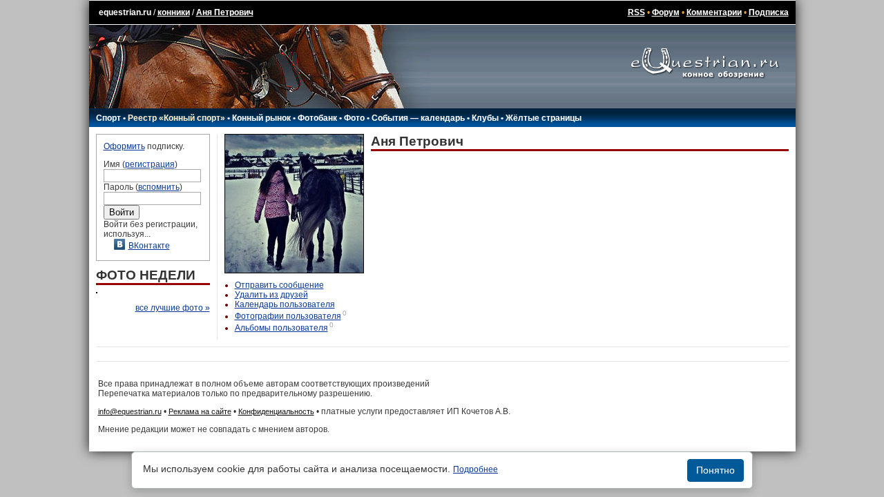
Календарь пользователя (285, 304)
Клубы (485, 118)
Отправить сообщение (279, 285)
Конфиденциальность (276, 411)
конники (173, 12)
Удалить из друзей (271, 295)
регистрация (150, 164)
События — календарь (418, 118)
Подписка (769, 12)
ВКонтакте (149, 246)
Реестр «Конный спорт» (176, 118)
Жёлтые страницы (544, 118)
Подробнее (475, 469)
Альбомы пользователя (281, 328)
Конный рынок (261, 118)
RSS (636, 12)
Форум (666, 12)
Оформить (124, 146)
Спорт (108, 118)
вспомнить (159, 187)
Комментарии (714, 12)
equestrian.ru (125, 12)
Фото (354, 118)
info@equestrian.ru (130, 411)
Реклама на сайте (200, 411)
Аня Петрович (224, 12)
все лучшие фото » (172, 308)
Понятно (715, 470)
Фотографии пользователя (288, 316)
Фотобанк (317, 118)
